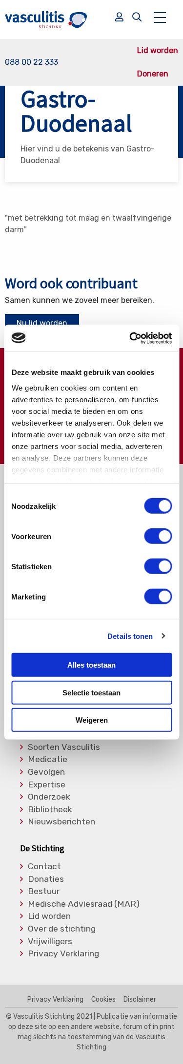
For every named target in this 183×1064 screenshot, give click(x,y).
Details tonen (130, 636)
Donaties (46, 879)
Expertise (46, 785)
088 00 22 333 (31, 62)
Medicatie (47, 759)
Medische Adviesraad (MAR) (84, 904)
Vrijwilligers (50, 941)
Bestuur (44, 891)
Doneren (152, 74)
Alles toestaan (91, 665)
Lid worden (157, 51)
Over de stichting (62, 929)
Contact (44, 866)
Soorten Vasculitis (64, 747)
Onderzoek (49, 797)
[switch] (158, 536)
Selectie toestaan (91, 692)
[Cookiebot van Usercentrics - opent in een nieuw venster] (130, 338)
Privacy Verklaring (63, 954)
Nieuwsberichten (61, 822)
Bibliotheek (50, 809)
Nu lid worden (42, 323)
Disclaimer (139, 999)
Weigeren (92, 720)
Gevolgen (46, 772)
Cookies (103, 999)
